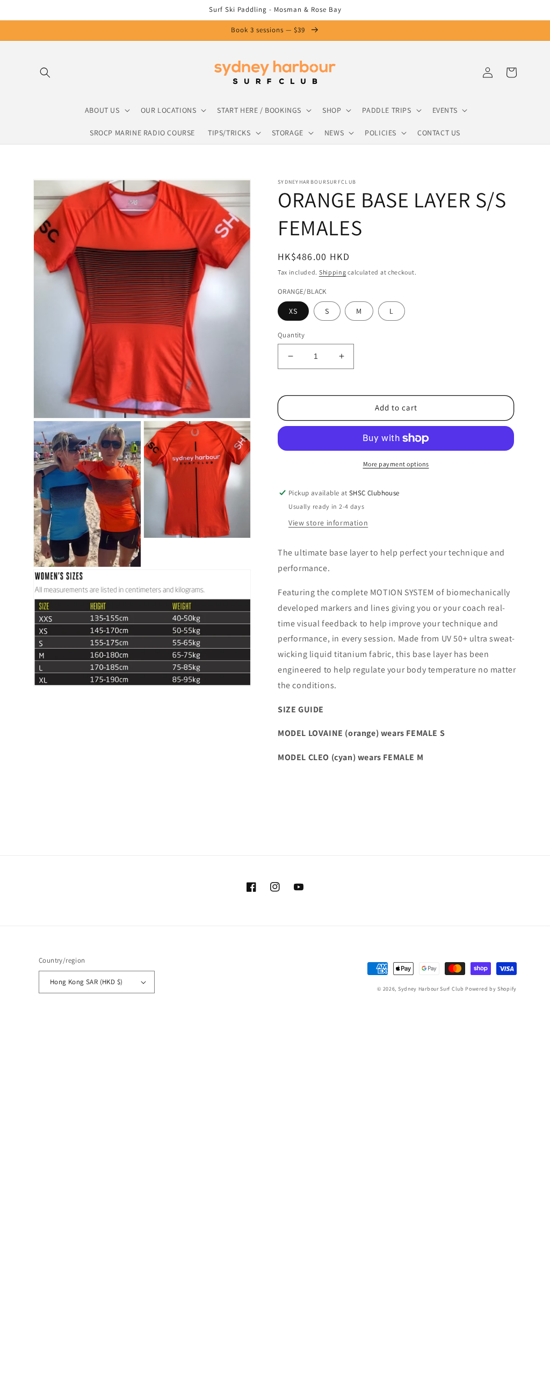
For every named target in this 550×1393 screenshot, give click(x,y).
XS (293, 311)
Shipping (332, 272)
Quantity (291, 335)
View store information (328, 523)
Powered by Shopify (491, 988)
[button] (45, 72)
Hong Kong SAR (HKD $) (86, 981)
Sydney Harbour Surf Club (431, 988)
